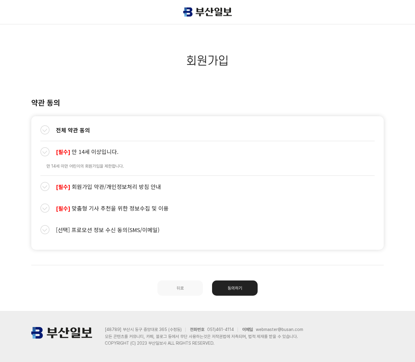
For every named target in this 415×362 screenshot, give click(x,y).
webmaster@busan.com (279, 329)
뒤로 (180, 288)
